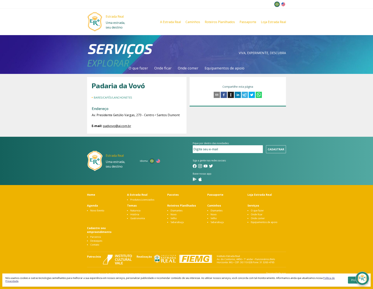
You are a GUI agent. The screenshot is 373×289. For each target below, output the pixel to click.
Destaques (96, 240)
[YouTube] (205, 166)
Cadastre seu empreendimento (99, 230)
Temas (132, 205)
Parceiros (95, 237)
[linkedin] (238, 95)
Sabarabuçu (177, 222)
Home (91, 194)
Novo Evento (97, 210)
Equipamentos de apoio (224, 68)
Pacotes (173, 194)
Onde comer (188, 68)
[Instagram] (200, 166)
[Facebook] (195, 166)
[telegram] (245, 95)
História (134, 214)
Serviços (253, 205)
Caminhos (193, 22)
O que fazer (138, 68)
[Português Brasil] (277, 4)
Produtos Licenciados (142, 199)
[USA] (283, 4)
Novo (174, 214)
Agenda (92, 205)
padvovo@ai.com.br (117, 126)
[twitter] (252, 95)
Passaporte (248, 22)
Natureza (135, 210)
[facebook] (224, 95)
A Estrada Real (170, 22)
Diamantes (176, 210)
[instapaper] (231, 95)
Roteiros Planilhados (220, 22)
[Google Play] (195, 179)
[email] (217, 95)
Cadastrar (276, 149)
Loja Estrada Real (273, 22)
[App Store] (200, 179)
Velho (174, 218)
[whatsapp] (259, 95)
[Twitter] (211, 166)
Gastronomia (137, 218)
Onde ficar (163, 68)
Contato (94, 244)
